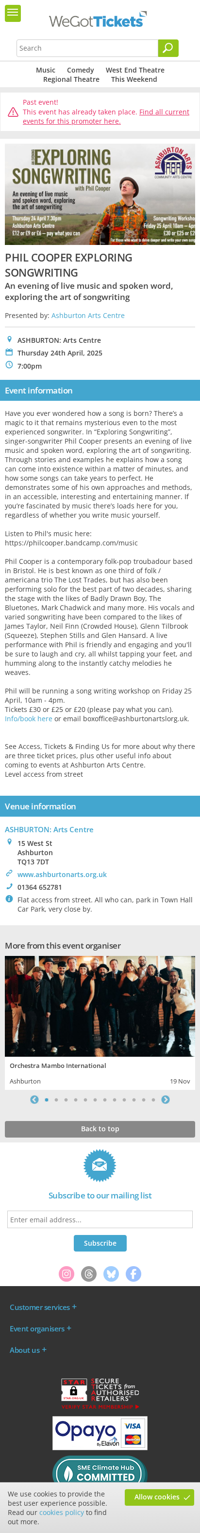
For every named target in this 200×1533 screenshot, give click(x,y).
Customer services (40, 1307)
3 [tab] (66, 1099)
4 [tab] (75, 1099)
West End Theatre (135, 70)
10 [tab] (134, 1099)
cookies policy (61, 1512)
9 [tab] (124, 1099)
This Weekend (134, 79)
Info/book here (28, 718)
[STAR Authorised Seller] (100, 1408)
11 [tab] (143, 1099)
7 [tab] (104, 1099)
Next (165, 1099)
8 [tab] (114, 1099)
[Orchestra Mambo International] (100, 1005)
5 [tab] (85, 1099)
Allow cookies (157, 1496)
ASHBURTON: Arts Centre (49, 829)
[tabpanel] (100, 1021)
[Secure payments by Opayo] (100, 1447)
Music (45, 70)
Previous (34, 1099)
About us (24, 1350)
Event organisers (37, 1328)
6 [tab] (95, 1099)
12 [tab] (153, 1099)
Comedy (80, 70)
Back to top (100, 1128)
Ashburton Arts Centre (88, 315)
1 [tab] (46, 1099)
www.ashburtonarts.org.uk (62, 874)
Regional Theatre (71, 79)
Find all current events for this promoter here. (106, 116)
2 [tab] (56, 1099)
